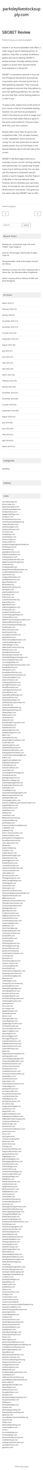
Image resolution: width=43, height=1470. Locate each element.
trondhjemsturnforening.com (13, 1347)
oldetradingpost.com (10, 645)
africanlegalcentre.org (10, 946)
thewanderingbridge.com (11, 988)
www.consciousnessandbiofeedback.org (17, 1304)
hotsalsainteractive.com (11, 519)
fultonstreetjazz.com (10, 630)
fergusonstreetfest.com (11, 1362)
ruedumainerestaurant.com (12, 953)
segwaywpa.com (8, 1156)
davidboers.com (8, 1179)
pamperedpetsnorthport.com (13, 740)
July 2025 (5, 351)
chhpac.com (6, 1422)
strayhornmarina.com (10, 913)
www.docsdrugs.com (10, 1247)
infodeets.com (7, 517)
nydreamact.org (8, 574)
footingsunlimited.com (11, 1242)
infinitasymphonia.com (11, 943)
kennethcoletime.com (10, 993)
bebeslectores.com (9, 650)
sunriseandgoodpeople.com (13, 1058)
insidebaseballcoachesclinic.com (14, 1372)
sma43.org (6, 1264)
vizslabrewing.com (9, 725)
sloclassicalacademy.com (12, 905)
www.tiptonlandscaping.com (13, 1272)
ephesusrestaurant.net (11, 1324)
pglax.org (5, 1051)
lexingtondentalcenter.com (12, 785)
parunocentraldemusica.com (13, 1342)
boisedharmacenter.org (11, 840)
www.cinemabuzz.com (10, 1292)
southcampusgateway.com (12, 614)
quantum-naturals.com (11, 1357)
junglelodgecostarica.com (12, 1023)
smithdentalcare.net (10, 1440)
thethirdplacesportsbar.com (13, 1322)
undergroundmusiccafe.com (13, 1442)
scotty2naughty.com (10, 966)
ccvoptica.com (7, 1277)
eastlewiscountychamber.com (13, 900)
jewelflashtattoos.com (11, 579)
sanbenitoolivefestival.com (12, 868)
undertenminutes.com (10, 529)
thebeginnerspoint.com (11, 878)
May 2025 (6, 363)
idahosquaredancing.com (12, 710)
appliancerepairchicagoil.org (13, 562)
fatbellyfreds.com (9, 1329)
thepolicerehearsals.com (11, 895)
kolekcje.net (6, 813)
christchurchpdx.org (9, 928)
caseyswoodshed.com (10, 1121)
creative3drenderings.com (12, 1171)
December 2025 (8, 321)
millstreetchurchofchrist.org (13, 1377)
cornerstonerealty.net (10, 1302)
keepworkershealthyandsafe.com (15, 569)
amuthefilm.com (8, 936)
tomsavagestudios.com (11, 800)
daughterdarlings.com (10, 514)
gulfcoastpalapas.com (10, 1159)
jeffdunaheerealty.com (11, 1216)
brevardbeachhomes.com (12, 672)
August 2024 (7, 416)
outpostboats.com (9, 853)
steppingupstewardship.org (12, 1274)
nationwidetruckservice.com (13, 1084)
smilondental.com (9, 765)
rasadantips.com (8, 534)
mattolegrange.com (10, 1021)
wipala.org (6, 845)
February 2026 (7, 309)
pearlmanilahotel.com (10, 592)
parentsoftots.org (9, 1169)
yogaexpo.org (7, 830)
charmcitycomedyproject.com (13, 971)
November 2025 (8, 327)
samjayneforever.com (10, 1364)
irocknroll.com (7, 705)
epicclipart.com (8, 589)
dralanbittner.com (9, 727)
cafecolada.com (8, 873)
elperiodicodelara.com (10, 507)
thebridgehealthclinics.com (12, 1161)
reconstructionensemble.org (13, 1073)
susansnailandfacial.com (11, 1201)
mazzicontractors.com (11, 1319)
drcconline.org (7, 1104)
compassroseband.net (10, 1139)
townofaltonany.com (10, 1048)
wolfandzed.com (8, 1287)
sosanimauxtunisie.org (11, 599)
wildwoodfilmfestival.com (12, 622)
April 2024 (6, 440)
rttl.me (4, 1430)
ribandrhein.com (8, 810)
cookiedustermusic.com (11, 1071)
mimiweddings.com (9, 1435)
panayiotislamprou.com (11, 612)
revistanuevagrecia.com (11, 961)
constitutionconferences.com (13, 1129)
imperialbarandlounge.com (12, 695)
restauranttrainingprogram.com (14, 793)
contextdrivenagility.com (11, 976)
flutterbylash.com (9, 1387)
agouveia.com (7, 1415)
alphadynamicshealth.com (12, 1385)
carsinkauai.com (8, 1374)
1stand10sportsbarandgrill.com (14, 755)
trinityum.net (7, 1317)
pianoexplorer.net (9, 1312)
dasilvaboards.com (9, 908)
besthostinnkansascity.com (12, 1437)
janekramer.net (8, 1003)
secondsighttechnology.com (13, 772)
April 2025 (6, 369)
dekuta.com (6, 1289)
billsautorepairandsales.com (13, 1354)
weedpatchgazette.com (11, 732)
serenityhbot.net (8, 1196)
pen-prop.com (7, 1204)
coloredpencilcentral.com (12, 690)
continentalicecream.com (12, 920)
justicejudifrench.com (10, 986)
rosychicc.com (7, 850)
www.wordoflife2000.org (11, 707)
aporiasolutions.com (10, 1154)
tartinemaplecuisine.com (11, 1001)
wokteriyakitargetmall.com (12, 783)
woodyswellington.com (11, 1327)
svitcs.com (6, 1134)
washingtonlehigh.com (11, 1279)
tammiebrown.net (9, 1013)
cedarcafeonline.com (10, 524)
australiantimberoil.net (11, 652)
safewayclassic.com (9, 557)
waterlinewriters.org (10, 1164)
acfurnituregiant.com (10, 527)
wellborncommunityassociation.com (16, 619)
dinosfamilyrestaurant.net (12, 655)
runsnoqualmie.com (9, 1244)
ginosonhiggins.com (10, 1036)
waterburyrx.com (8, 1109)
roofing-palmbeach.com (11, 682)
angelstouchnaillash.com (11, 760)
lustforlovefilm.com (9, 938)
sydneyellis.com (8, 788)
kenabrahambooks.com (11, 931)
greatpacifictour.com (10, 1089)
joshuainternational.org (11, 1199)
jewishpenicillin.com (9, 798)
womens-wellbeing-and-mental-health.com (18, 803)
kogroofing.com (8, 602)
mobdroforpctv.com (10, 863)
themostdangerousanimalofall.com (16, 893)
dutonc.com (6, 1016)
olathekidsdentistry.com (11, 747)
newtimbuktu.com (9, 537)
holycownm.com (8, 1081)
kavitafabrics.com (9, 1076)
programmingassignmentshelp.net (15, 544)
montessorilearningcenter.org (13, 1359)
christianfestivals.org (10, 1026)
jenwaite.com (7, 1395)
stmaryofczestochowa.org (12, 983)
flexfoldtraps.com (9, 1224)
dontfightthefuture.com (11, 685)
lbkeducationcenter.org (11, 818)
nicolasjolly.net (7, 941)
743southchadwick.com (11, 677)
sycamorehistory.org (10, 1299)
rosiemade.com (8, 742)
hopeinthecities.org (9, 858)
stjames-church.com (10, 963)
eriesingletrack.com (9, 737)
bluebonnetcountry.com (11, 587)
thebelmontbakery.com (11, 554)
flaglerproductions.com (11, 915)
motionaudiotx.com (10, 1427)
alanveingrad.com (9, 1033)
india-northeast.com (10, 680)
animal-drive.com (8, 1144)
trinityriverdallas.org (9, 820)
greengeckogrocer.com (11, 778)
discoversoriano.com (10, 875)
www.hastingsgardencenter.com (14, 1309)
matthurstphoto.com (10, 1367)
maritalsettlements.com (11, 1041)
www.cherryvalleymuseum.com (14, 640)
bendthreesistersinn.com (11, 1063)
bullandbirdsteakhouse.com (12, 1257)
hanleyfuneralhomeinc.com (12, 750)
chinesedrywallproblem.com (13, 1061)
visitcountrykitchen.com (11, 1028)
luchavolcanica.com (9, 1079)
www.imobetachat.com (11, 1181)
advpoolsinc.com (8, 1111)
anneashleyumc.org (9, 1234)
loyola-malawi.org (9, 848)
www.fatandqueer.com (10, 1232)
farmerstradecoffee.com (11, 1174)
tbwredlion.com (8, 1352)
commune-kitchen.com (11, 933)
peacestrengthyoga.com (11, 1219)
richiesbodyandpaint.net (11, 509)
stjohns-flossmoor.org (10, 1066)
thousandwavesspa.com (11, 1094)
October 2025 (7, 333)
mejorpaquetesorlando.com (13, 752)
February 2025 (7, 381)
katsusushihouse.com (10, 948)
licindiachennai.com (9, 512)
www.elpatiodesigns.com (11, 1332)
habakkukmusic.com (10, 1191)
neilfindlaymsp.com (9, 1099)
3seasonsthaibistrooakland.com (14, 825)
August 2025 (7, 345)
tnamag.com (7, 1146)
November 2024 (8, 399)
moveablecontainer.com (11, 635)
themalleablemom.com (11, 991)
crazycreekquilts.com (10, 923)
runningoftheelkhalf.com (11, 1214)
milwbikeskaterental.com (12, 1043)
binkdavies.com (8, 925)
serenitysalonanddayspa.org (13, 522)
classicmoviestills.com (10, 870)
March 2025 (6, 375)
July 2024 (5, 422)
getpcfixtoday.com (9, 582)
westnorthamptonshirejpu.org (14, 624)
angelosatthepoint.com (11, 1114)
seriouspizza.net (8, 1136)
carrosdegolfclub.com (10, 662)
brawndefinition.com (10, 918)
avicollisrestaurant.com (11, 1101)
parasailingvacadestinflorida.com (14, 1380)
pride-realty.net (8, 1382)
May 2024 (6, 434)
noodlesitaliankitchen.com (12, 572)
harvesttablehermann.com (12, 660)
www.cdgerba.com (9, 1339)
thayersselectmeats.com (12, 1151)
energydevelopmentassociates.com (16, 665)
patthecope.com (8, 1131)
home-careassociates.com (12, 833)
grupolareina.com (9, 637)
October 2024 (7, 404)
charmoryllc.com (8, 885)
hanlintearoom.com (9, 1390)
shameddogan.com (9, 1166)
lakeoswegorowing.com (11, 1410)
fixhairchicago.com (9, 1124)
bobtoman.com (8, 597)
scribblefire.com (8, 828)
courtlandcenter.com (10, 1096)
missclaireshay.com (9, 502)
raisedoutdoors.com (10, 697)
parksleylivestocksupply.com (13, 838)
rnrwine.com (7, 1407)
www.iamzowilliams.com (11, 1307)
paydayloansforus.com (11, 552)
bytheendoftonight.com (11, 855)
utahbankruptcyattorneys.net (13, 702)
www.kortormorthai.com (11, 1229)
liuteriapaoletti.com (9, 1056)
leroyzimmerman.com (10, 1400)
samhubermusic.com (10, 1445)
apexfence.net (7, 1447)
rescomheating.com (10, 1432)
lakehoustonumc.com (10, 1189)
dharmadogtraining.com (11, 1425)
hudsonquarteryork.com (11, 1334)
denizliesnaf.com (8, 1126)
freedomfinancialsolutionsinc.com (15, 1221)
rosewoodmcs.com (9, 1297)
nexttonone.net (8, 1194)
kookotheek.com (8, 609)
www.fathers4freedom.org (12, 1209)
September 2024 (8, 410)
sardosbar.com (7, 717)
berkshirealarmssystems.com (13, 722)
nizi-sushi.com (7, 1006)
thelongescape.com (9, 1018)
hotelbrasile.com (8, 627)
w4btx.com (6, 757)
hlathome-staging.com (11, 780)
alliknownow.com (8, 898)
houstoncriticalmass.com (12, 890)
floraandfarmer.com (9, 667)
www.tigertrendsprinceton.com (14, 1206)
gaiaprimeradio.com (10, 1011)
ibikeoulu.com (7, 978)
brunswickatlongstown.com (13, 998)
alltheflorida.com (8, 1369)
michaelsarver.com (9, 775)
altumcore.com (8, 1141)
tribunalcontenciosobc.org (12, 903)
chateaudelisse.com (10, 617)
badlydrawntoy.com (9, 1186)
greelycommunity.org (10, 951)
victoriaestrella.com (9, 1091)
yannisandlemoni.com (10, 730)
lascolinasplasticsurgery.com (13, 1259)
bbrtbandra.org (8, 584)
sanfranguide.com (9, 883)
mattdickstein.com (9, 1184)
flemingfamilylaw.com (10, 1405)
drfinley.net (6, 1402)
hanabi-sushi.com (9, 1284)
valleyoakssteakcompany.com (13, 1119)
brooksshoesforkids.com (11, 1149)
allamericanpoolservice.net (12, 795)
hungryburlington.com (10, 996)
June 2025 (6, 357)
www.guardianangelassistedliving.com (16, 1344)
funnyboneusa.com (9, 1068)
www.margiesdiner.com (11, 1249)
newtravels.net (8, 549)
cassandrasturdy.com (10, 865)
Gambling (12, 206)
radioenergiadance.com (11, 607)
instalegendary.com (9, 567)
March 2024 (6, 446)
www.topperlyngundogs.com (13, 1211)
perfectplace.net (8, 823)
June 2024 (6, 428)
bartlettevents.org (9, 632)
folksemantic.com (9, 715)
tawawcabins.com (9, 712)
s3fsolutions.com (9, 670)
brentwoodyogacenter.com (12, 1269)
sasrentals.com (8, 770)
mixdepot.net (7, 1294)
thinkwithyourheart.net (11, 700)
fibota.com (6, 1337)
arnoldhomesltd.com (10, 687)
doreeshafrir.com (8, 968)
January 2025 (7, 387)
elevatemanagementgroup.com (14, 1397)
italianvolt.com (8, 720)
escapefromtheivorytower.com (14, 675)
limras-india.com (8, 504)
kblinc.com (6, 735)
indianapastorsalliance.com (12, 1116)
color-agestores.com (10, 843)
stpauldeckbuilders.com (11, 1239)
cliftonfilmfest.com (9, 692)
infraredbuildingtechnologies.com (15, 657)
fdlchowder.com (8, 1252)
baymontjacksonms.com (11, 1046)
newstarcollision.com (10, 767)
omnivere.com (7, 532)
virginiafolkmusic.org (10, 805)
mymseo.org (7, 1420)
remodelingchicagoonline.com (13, 1267)
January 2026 (7, 315)
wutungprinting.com (10, 1038)
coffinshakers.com (9, 981)
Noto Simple (24, 1466)
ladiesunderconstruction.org (13, 647)
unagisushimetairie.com (11, 577)
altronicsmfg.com (9, 539)
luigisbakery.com (8, 1282)
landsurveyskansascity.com (12, 1237)
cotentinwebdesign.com (11, 642)
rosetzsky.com (7, 956)
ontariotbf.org (7, 564)
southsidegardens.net (10, 1314)
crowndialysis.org (8, 790)
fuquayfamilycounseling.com (13, 1412)
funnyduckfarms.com (10, 1392)
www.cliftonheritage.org (11, 1262)
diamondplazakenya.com (11, 1349)
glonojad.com (7, 958)
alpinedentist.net (8, 604)
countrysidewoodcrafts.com (13, 559)
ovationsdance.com (9, 808)
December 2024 (8, 393)
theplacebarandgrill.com (11, 1106)
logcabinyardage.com (10, 1176)
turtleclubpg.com (8, 1086)
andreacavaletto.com (10, 835)
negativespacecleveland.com (13, 1053)
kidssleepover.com (9, 547)
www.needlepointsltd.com (12, 1254)
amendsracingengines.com (12, 1226)
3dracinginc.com (8, 888)
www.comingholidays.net (11, 880)
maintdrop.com (8, 594)
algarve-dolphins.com (10, 1031)
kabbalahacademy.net (10, 762)
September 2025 (8, 339)
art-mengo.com (8, 1008)
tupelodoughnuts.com (10, 745)
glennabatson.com (9, 910)
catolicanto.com (8, 815)
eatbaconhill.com (8, 542)
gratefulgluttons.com (10, 860)
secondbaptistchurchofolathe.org (15, 1417)
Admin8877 (28, 40)
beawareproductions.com (12, 973)
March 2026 (6, 303)
